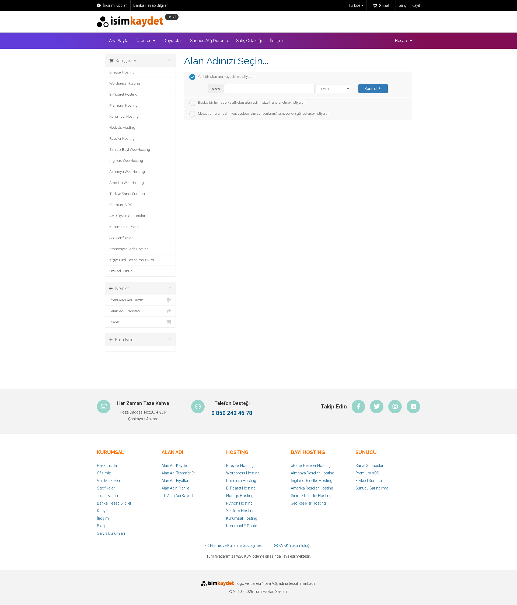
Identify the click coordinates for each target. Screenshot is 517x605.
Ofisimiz (104, 473)
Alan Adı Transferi (124, 311)
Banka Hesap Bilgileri (151, 5)
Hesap (402, 40)
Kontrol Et (373, 88)
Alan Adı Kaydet (175, 465)
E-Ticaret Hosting (123, 94)
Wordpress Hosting (124, 83)
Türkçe (354, 5)
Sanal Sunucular (369, 465)
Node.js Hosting (239, 496)
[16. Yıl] (131, 21)
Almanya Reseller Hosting (312, 473)
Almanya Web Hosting (127, 171)
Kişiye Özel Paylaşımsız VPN (131, 260)
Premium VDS (120, 204)
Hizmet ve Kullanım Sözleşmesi (236, 545)
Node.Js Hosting (122, 127)
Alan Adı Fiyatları (175, 480)
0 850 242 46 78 (231, 413)
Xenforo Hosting (240, 511)
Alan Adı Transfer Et (178, 473)
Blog (101, 526)
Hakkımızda (107, 465)
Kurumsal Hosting (124, 116)
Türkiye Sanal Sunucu (127, 193)
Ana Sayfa (118, 40)
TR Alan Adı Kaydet (177, 496)
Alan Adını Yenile (175, 488)
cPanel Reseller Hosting (311, 465)
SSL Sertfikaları (121, 238)
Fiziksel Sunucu (122, 271)
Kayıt (416, 5)
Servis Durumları (111, 533)
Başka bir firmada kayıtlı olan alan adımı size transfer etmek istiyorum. (252, 102)
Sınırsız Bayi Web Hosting (129, 149)
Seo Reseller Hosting (308, 503)
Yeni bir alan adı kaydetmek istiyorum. (227, 77)
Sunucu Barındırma (371, 488)
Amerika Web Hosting (126, 182)
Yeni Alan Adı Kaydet (126, 300)
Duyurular (172, 40)
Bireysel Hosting (122, 72)
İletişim (276, 40)
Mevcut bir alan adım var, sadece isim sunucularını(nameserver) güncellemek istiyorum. (264, 114)
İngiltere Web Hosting (126, 160)
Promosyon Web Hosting (129, 249)
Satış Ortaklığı (249, 40)
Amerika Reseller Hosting (312, 488)
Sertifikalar (106, 488)
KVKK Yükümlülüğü (295, 545)
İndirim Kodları (115, 5)
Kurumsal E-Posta (124, 227)
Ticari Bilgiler (107, 496)
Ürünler (145, 40)
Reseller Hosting (122, 138)
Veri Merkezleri (109, 480)
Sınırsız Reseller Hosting (311, 496)
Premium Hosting (123, 105)
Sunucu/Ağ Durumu (209, 40)
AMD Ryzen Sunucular (127, 216)
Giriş (402, 5)
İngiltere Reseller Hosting (311, 480)
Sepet (383, 6)
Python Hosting (239, 503)
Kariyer (103, 511)
